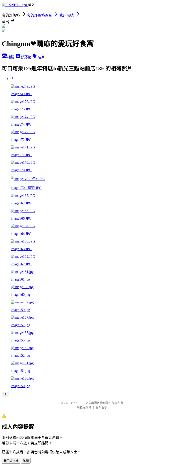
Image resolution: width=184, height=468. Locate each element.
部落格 (26, 57)
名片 (41, 57)
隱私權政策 (84, 407)
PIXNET (76, 403)
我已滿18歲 (11, 461)
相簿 (11, 57)
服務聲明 (101, 407)
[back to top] (5, 394)
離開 (26, 461)
